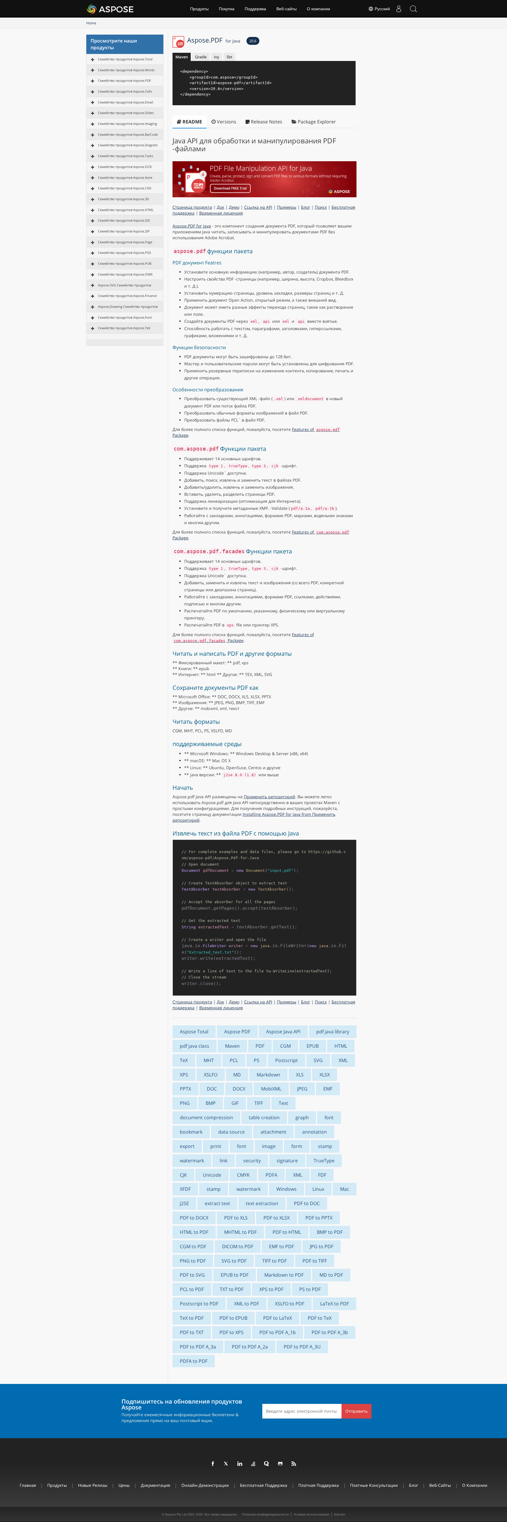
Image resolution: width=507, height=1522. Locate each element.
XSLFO (210, 1074)
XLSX (325, 1074)
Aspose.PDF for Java (192, 226)
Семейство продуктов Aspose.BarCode (128, 134)
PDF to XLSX (276, 1217)
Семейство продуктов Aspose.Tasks (125, 156)
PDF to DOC (307, 1203)
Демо (234, 207)
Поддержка (255, 8)
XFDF (185, 1189)
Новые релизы (92, 1485)
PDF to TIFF (314, 1261)
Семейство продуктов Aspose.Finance (127, 295)
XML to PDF (246, 1303)
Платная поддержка (318, 1485)
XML (343, 1060)
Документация (155, 1485)
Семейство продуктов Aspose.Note (125, 177)
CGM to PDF (193, 1246)
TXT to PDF (232, 1289)
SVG (318, 1060)
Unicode (212, 1175)
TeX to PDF (192, 1318)
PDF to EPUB (233, 1318)
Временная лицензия (221, 213)
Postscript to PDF (199, 1303)
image (269, 1146)
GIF (235, 1103)
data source (231, 1132)
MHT (209, 1060)
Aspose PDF (237, 1031)
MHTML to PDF (240, 1232)
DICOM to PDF (237, 1246)
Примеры (286, 207)
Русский (382, 8)
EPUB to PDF (235, 1275)
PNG (185, 1103)
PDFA (271, 1175)
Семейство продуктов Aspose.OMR (125, 274)
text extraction (262, 1203)
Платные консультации (374, 1485)
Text (283, 1103)
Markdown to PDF (284, 1275)
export (187, 1146)
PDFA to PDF (193, 1361)
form (296, 1146)
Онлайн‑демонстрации (205, 1485)
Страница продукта (192, 207)
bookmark (191, 1132)
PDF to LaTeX (277, 1318)
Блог (305, 207)
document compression (206, 1117)
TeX (184, 1060)
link (223, 1160)
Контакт (339, 1514)
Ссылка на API (258, 207)
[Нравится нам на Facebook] (213, 1464)
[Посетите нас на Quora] (267, 1464)
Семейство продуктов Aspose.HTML (126, 210)
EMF (327, 1089)
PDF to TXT (192, 1332)
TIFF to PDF (274, 1261)
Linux (318, 1189)
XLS (300, 1074)
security (252, 1160)
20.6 (252, 40)
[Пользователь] (398, 9)
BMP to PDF (330, 1232)
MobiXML (271, 1089)
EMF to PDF (281, 1246)
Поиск (321, 207)
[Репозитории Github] (280, 1464)
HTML (340, 1046)
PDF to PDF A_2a (250, 1346)
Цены (124, 1485)
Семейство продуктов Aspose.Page (125, 242)
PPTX (185, 1089)
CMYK (243, 1175)
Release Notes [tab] (266, 121)
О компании (318, 8)
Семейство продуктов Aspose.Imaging (127, 123)
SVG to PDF (234, 1261)
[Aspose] (110, 8)
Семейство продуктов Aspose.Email (125, 102)
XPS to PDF (271, 1289)
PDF (260, 1046)
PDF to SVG (192, 1275)
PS (256, 1060)
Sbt (229, 57)
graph (302, 1117)
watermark (192, 1160)
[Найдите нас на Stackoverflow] (253, 1464)
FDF (322, 1175)
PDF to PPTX (318, 1217)
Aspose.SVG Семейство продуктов (124, 285)
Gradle (201, 57)
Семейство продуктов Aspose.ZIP (124, 231)
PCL (234, 1060)
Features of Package (244, 637)
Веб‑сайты (286, 8)
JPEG (302, 1089)
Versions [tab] (226, 121)
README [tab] (191, 121)
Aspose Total (194, 1031)
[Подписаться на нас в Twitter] (226, 1464)
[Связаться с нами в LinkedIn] (240, 1464)
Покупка (226, 8)
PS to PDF (310, 1289)
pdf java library (332, 1031)
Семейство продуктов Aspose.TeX (124, 328)
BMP (211, 1103)
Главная (28, 1485)
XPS (184, 1074)
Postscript (286, 1060)
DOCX (239, 1089)
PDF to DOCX (194, 1217)
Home (91, 23)
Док (220, 207)
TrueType (324, 1160)
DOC (212, 1089)
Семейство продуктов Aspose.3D (123, 199)
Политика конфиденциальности (265, 1514)
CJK (183, 1175)
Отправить (356, 1411)
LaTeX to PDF (334, 1303)
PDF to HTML (287, 1232)
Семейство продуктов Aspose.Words (126, 70)
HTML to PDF (194, 1232)
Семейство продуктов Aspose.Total (125, 59)
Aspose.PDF (213, 39)
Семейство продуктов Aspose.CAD (124, 188)
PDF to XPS (231, 1332)
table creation (264, 1117)
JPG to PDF (321, 1246)
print (215, 1146)
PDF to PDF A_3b (330, 1332)
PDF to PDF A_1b (277, 1332)
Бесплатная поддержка (263, 1485)
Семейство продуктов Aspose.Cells (125, 91)
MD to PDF (331, 1275)
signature (287, 1160)
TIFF (258, 1103)
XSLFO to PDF (289, 1303)
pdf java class (194, 1046)
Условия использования (311, 1514)
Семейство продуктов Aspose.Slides (126, 113)
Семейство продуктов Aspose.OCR (125, 166)
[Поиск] (413, 9)
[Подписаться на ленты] (294, 1464)
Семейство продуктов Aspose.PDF (124, 80)
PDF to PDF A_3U (302, 1346)
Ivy (216, 57)
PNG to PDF (193, 1261)
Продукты (199, 8)
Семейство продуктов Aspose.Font (125, 317)
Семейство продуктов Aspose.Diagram (128, 145)
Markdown (268, 1074)
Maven (181, 57)
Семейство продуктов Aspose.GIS (124, 220)
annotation (314, 1132)
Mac (344, 1189)
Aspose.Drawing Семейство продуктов (128, 306)
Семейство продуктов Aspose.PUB (124, 263)
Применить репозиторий (269, 796)
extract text (217, 1203)
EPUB (313, 1046)
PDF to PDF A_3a (198, 1346)
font (329, 1117)
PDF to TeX (320, 1318)
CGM (285, 1046)
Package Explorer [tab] (316, 121)
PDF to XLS (236, 1217)
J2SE (184, 1203)
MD (237, 1074)
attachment (273, 1132)
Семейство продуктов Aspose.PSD (124, 252)
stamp (325, 1146)
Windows (286, 1189)
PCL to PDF (192, 1289)
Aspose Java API (283, 1031)
